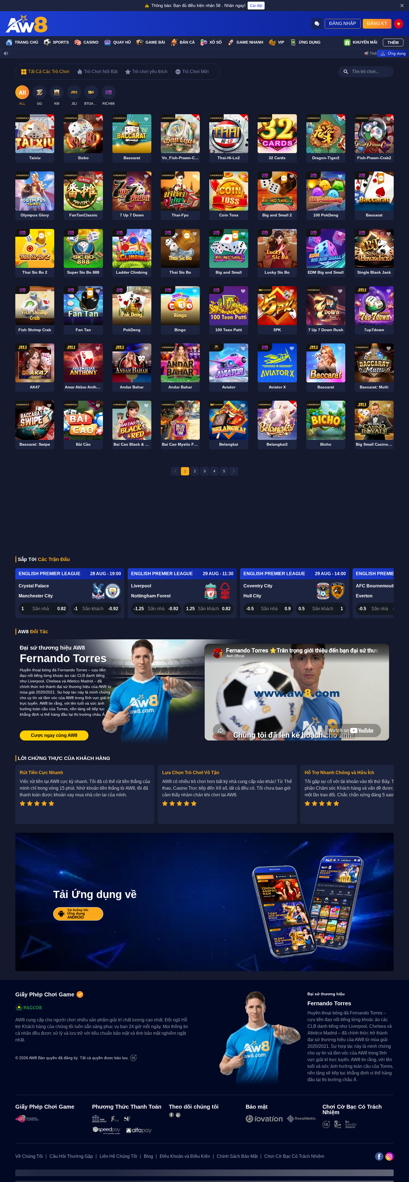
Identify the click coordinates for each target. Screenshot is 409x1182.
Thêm (393, 42)
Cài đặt (256, 5)
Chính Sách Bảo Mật (237, 1156)
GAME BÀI (155, 42)
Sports (61, 42)
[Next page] (234, 471)
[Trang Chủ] (26, 23)
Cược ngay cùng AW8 (54, 735)
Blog (148, 1156)
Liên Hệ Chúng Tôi (118, 1156)
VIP (281, 42)
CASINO (90, 42)
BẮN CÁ (187, 42)
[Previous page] (175, 471)
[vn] (398, 24)
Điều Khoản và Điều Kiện (185, 1156)
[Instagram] (178, 1114)
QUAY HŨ (122, 42)
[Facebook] (171, 1114)
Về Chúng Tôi (29, 1156)
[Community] (316, 23)
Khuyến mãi (365, 42)
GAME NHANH (249, 42)
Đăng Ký (377, 23)
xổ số (216, 42)
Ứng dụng (310, 42)
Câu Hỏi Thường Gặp (71, 1156)
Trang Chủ (26, 42)
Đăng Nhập (342, 23)
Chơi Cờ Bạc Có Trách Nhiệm (294, 1156)
